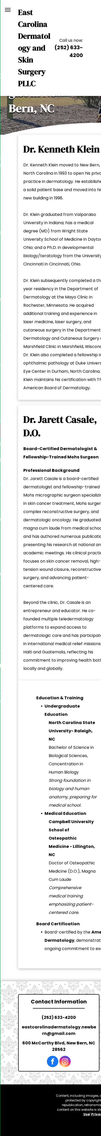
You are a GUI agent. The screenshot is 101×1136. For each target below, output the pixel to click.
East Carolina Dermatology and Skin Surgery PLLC (34, 48)
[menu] (8, 10)
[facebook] (52, 1062)
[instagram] (65, 1062)
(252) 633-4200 (59, 1017)
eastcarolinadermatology (51, 1027)
